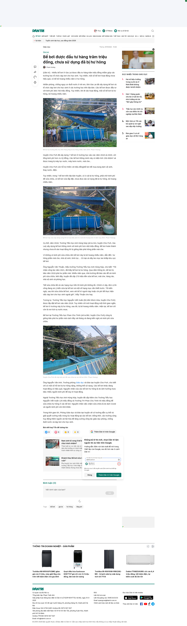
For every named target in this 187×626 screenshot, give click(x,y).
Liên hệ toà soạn (100, 595)
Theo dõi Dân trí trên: (130, 604)
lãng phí (79, 507)
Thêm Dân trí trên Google (104, 432)
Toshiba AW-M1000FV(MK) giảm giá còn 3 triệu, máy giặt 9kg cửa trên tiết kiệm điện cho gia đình (46, 574)
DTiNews (109, 31)
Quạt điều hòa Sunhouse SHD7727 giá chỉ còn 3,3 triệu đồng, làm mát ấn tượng (76, 574)
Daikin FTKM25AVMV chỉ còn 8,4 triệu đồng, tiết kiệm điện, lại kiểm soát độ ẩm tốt (140, 574)
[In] (35, 82)
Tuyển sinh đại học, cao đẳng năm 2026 (61, 40)
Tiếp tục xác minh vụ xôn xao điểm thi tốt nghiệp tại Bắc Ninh (134, 111)
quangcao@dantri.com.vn (107, 600)
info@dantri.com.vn (44, 618)
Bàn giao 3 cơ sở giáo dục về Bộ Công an (134, 136)
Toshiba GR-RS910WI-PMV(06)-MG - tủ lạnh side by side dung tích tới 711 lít (108, 574)
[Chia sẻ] (35, 72)
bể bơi (52, 507)
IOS (131, 598)
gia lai (61, 507)
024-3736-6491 (46, 608)
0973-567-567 (66, 608)
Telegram (153, 604)
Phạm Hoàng (51, 67)
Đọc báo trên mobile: (133, 592)
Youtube (145, 604)
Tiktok (149, 604)
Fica (99, 31)
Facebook (141, 604)
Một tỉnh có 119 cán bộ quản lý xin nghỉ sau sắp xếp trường (134, 123)
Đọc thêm (149, 53)
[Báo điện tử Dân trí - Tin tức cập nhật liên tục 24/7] (38, 30)
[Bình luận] (35, 66)
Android (146, 598)
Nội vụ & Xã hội (123, 31)
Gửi (109, 493)
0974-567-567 (49, 616)
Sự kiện (38, 40)
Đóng (90, 475)
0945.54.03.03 (113, 598)
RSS (95, 592)
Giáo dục (46, 47)
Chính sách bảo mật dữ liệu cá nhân (106, 603)
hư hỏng (70, 507)
